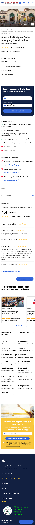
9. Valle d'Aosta (7, 368)
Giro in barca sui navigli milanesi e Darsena (10, 312)
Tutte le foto (25, 24)
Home (3, 30)
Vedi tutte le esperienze (24, 326)
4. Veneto (21, 348)
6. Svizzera (22, 355)
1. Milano (4, 341)
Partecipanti (6, 95)
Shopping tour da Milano (10, 51)
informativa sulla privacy (13, 446)
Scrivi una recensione (24, 279)
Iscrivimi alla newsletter (17, 438)
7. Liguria (4, 361)
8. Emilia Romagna (25, 361)
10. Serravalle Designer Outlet (24, 369)
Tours (9, 30)
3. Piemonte (5, 348)
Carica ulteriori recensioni (10, 272)
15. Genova (5, 392)
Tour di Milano (7, 309)
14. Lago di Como (24, 386)
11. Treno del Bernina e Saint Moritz (8, 378)
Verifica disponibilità (17, 111)
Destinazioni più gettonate (6, 333)
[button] (33, 3)
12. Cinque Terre (23, 377)
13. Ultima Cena (6, 386)
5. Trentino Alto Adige (9, 355)
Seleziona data (7, 102)
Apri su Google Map (10, 165)
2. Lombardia (23, 341)
